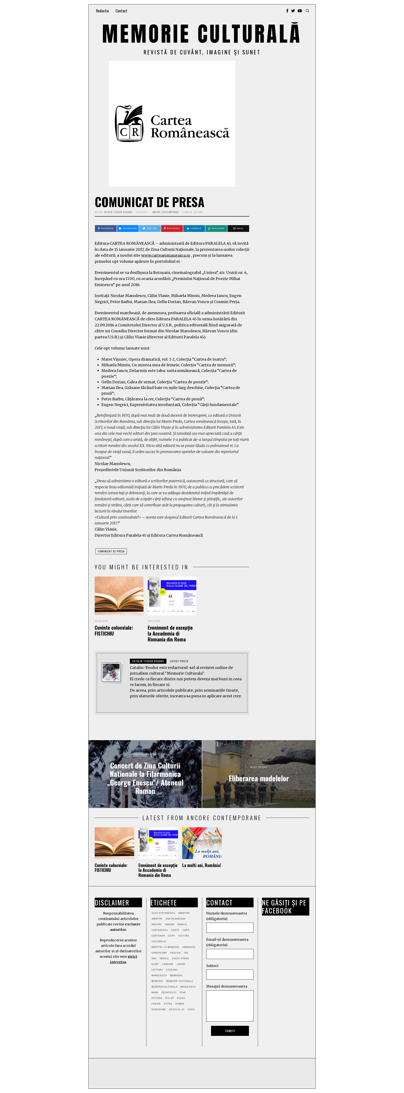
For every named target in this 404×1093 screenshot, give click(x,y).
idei (154, 958)
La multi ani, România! (201, 865)
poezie (156, 1003)
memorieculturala (164, 986)
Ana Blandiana (176, 918)
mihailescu (188, 986)
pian (183, 992)
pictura (157, 998)
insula (164, 958)
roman (179, 1003)
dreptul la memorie (165, 947)
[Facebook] (287, 10)
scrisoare (159, 1009)
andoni (169, 924)
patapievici (169, 992)
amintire (184, 913)
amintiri (157, 918)
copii (171, 935)
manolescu (159, 975)
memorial (176, 975)
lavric (181, 964)
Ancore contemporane (165, 212)
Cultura (183, 935)
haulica (175, 952)
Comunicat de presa (111, 551)
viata (191, 1009)
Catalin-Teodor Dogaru (118, 212)
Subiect (212, 966)
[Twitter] (293, 10)
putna (168, 1003)
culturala (159, 941)
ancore (157, 924)
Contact (121, 10)
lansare (168, 964)
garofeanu (159, 952)
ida (186, 952)
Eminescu (188, 947)
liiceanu (172, 969)
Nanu (155, 992)
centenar (158, 935)
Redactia (102, 10)
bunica (182, 924)
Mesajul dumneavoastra (226, 986)
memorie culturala (179, 981)
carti (186, 930)
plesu (181, 998)
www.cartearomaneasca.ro (165, 255)
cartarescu (160, 930)
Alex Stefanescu (163, 913)
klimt (155, 964)
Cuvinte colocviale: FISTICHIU (114, 630)
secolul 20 (177, 1009)
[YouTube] (300, 10)
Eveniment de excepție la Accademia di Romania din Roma (170, 633)
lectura (157, 969)
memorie (157, 981)
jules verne (180, 958)
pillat (169, 998)
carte (175, 930)
